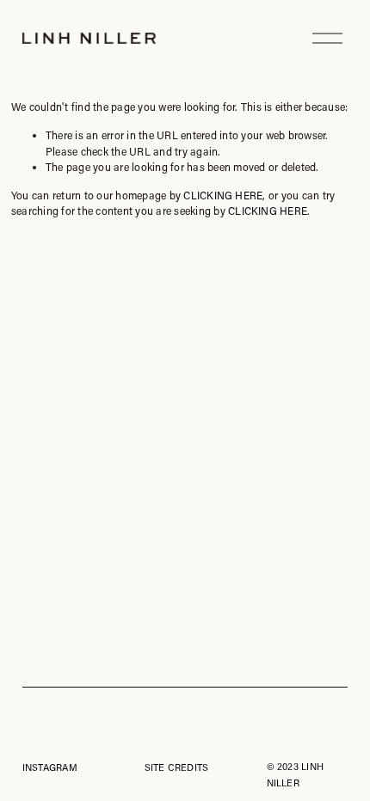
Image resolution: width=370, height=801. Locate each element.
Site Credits (177, 767)
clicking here (222, 195)
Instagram (49, 767)
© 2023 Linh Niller (295, 774)
